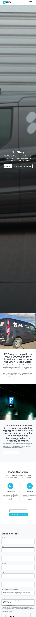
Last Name (4, 563)
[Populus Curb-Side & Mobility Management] (18, 600)
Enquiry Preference (6, 598)
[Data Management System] (18, 605)
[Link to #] (30, 2)
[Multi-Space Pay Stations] (18, 602)
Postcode (4, 580)
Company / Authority (6, 554)
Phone (3, 572)
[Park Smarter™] (18, 601)
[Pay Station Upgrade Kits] (18, 604)
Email (3, 546)
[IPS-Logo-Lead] (7, 1)
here (11, 611)
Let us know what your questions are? (10, 589)
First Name (4, 537)
